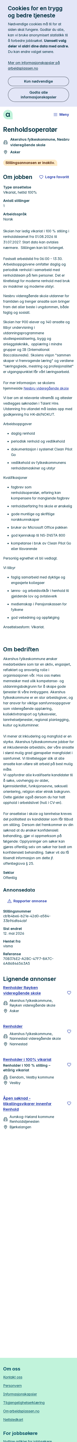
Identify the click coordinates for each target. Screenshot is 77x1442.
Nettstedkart (13, 1420)
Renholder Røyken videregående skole (22, 990)
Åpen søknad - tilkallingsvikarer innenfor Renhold (27, 1104)
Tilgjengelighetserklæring (24, 1403)
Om (21, 1411)
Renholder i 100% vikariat (27, 1059)
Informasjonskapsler (20, 1394)
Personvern (12, 1386)
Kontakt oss (12, 1377)
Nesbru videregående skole (46, 388)
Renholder (13, 1026)
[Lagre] (69, 992)
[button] (27, 901)
